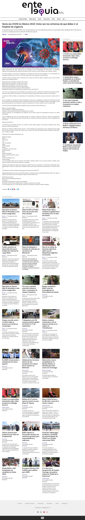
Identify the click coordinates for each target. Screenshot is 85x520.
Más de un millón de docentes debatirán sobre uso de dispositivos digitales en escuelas (50, 251)
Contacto (20, 503)
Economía (24, 328)
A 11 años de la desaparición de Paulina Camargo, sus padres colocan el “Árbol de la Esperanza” (50, 472)
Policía (53, 19)
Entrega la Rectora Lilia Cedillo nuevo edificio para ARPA (30, 470)
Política (59, 19)
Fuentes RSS (41, 503)
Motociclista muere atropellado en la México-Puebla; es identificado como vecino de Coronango (49, 364)
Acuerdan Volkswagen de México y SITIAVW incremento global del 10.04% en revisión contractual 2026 (50, 436)
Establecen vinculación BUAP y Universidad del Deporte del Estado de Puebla (72, 148)
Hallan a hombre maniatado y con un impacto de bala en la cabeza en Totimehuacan (50, 324)
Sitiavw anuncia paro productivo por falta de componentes (10, 435)
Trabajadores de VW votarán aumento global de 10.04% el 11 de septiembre (30, 323)
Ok (42, 518)
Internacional (46, 19)
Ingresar (65, 503)
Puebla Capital (32, 19)
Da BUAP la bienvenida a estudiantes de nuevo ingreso (10, 362)
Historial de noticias (29, 503)
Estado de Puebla (23, 19)
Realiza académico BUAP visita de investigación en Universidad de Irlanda (50, 289)
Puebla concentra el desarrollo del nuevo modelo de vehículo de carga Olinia (10, 250)
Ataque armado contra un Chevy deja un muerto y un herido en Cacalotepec (10, 323)
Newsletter (49, 503)
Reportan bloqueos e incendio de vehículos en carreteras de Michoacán (31, 250)
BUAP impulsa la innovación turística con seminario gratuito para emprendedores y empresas (30, 436)
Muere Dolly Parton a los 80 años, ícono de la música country (50, 401)
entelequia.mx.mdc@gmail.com (42, 507)
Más (64, 19)
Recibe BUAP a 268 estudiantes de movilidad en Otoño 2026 (9, 471)
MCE (26, 34)
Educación (44, 294)
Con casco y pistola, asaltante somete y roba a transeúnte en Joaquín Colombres (29, 289)
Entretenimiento (46, 405)
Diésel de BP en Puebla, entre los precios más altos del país (30, 212)
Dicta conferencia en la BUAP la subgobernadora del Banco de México (72, 126)
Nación (39, 19)
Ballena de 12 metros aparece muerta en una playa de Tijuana (30, 401)
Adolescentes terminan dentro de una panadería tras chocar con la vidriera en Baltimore (30, 364)
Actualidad (24, 405)
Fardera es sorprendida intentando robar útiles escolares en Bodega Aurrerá (10, 402)
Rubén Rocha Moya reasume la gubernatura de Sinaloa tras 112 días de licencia (51, 213)
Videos (57, 503)
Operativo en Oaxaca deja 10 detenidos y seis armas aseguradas (10, 212)
